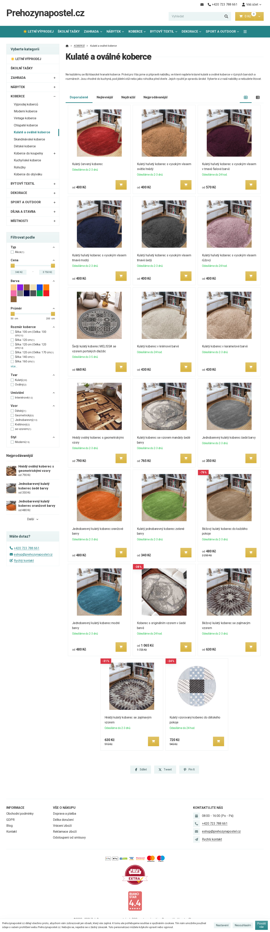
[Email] (202, 4)
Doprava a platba (64, 813)
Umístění (17, 393)
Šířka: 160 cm (25, 361)
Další (30, 519)
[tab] (246, 97)
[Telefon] (196, 823)
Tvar (14, 375)
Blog (9, 826)
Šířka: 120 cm (25, 339)
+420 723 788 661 (26, 548)
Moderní (22, 442)
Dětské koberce (25, 146)
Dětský (20, 410)
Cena (14, 260)
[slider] (13, 266)
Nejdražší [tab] (128, 97)
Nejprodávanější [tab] (155, 97)
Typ (13, 247)
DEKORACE (190, 31)
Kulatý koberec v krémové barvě (158, 346)
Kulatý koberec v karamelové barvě (225, 346)
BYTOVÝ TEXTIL (162, 31)
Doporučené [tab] (79, 97)
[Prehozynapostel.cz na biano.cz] (135, 901)
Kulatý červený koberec (87, 164)
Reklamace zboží (65, 831)
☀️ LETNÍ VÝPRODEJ (38, 31)
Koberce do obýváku (28, 174)
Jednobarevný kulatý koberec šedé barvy (229, 437)
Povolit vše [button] (261, 925)
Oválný (20, 384)
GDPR (10, 820)
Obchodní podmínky (20, 813)
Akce (19, 252)
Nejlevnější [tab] (105, 97)
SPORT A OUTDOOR (221, 31)
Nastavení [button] (222, 925)
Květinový (22, 424)
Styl (13, 437)
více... (14, 366)
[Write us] (196, 839)
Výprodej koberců (26, 104)
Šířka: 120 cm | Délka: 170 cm (34, 352)
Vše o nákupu (64, 808)
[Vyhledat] (226, 16)
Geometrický (24, 415)
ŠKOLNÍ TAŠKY (69, 31)
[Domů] (67, 45)
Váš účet (252, 4)
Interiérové (24, 397)
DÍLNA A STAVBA (23, 211)
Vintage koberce (25, 118)
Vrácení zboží (62, 826)
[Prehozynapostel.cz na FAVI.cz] (135, 874)
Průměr (16, 308)
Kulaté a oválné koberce (32, 132)
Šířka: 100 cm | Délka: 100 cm (30, 333)
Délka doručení (63, 820)
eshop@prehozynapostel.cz (33, 554)
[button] (259, 16)
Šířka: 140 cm (25, 356)
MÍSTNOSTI (19, 221)
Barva (15, 281)
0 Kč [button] (250, 16)
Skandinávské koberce (29, 139)
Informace (15, 808)
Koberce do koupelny (28, 153)
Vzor (14, 406)
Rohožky (20, 167)
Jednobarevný (26, 419)
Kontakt (11, 831)
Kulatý (21, 380)
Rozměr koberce (23, 327)
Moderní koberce (25, 111)
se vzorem (23, 429)
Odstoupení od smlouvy (69, 837)
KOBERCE (135, 31)
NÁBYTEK (114, 31)
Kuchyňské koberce (27, 160)
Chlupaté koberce (26, 125)
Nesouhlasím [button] (243, 925)
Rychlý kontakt (24, 560)
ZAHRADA (91, 31)
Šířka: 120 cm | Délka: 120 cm (30, 346)
